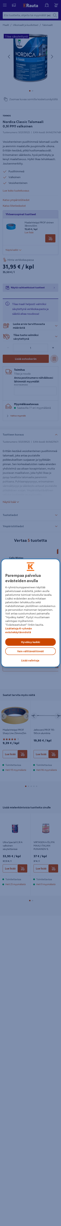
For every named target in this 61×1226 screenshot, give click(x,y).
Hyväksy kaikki (30, 642)
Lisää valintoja (30, 660)
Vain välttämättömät (30, 651)
